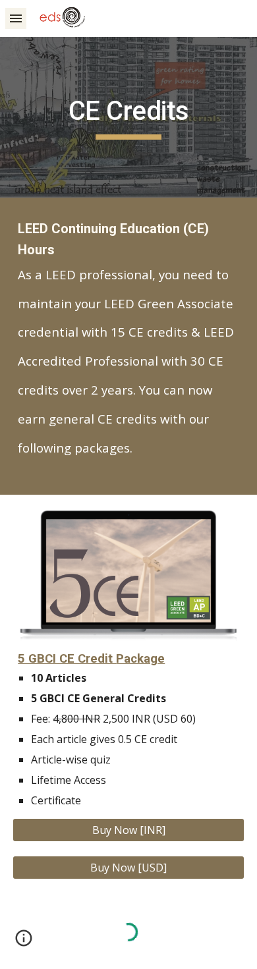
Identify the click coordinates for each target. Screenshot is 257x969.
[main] (128, 117)
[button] (16, 18)
